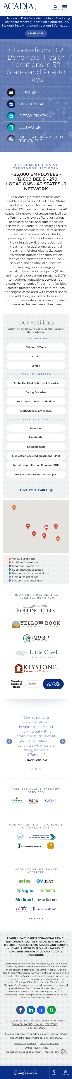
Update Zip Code (53, 684)
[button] (14, 508)
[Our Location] (54, 1072)
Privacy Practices (49, 1043)
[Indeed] (41, 1010)
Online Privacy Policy (36, 1047)
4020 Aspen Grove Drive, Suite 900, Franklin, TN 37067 (39, 1022)
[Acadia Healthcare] (19, 7)
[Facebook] (20, 1010)
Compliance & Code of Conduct (23, 1051)
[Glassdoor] (51, 1010)
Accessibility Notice (25, 1043)
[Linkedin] (31, 1010)
